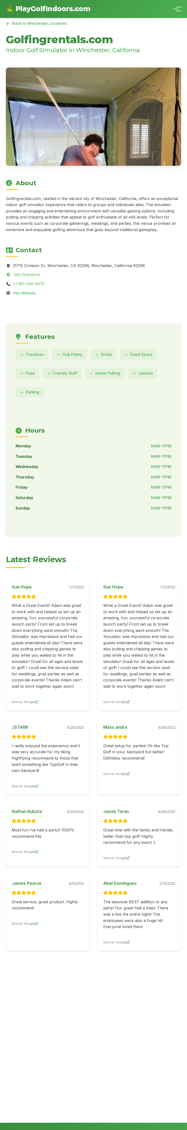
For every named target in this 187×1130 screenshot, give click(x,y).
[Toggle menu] (175, 9)
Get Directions (26, 274)
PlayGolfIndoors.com (48, 9)
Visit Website (24, 293)
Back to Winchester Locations (39, 23)
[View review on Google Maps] (36, 702)
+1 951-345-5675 (28, 283)
